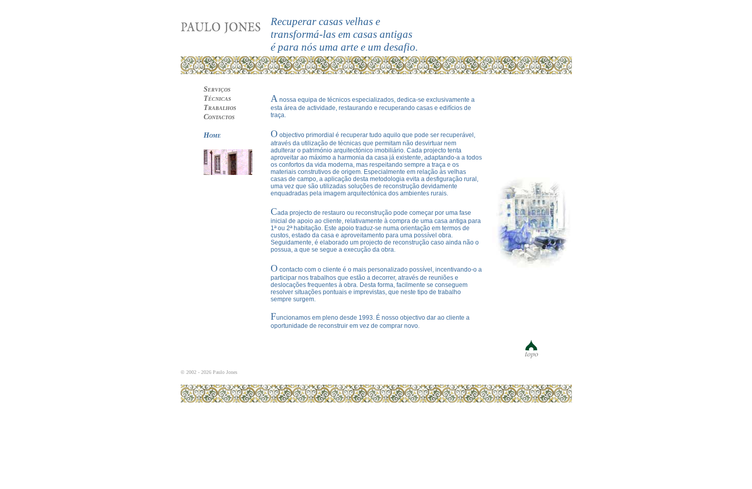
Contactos (219, 117)
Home (212, 135)
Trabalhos (220, 108)
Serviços (217, 89)
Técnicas (217, 98)
